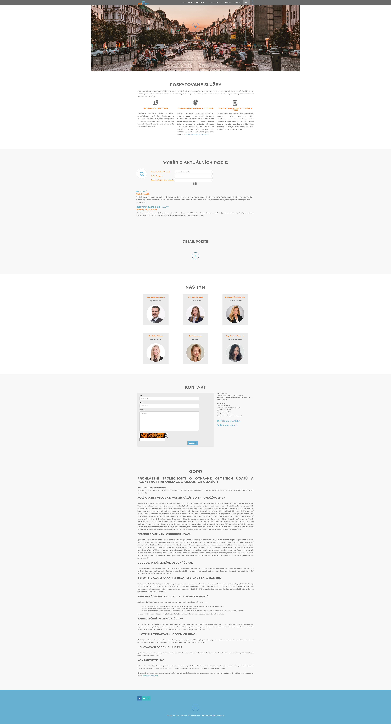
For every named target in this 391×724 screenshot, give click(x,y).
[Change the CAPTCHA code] (166, 434)
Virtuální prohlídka (229, 421)
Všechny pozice (215, 2)
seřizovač (141, 191)
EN (253, 2)
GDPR (247, 2)
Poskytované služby (196, 2)
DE (253, 4)
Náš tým (228, 2)
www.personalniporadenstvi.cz (197, 134)
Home (183, 2)
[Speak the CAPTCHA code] (166, 437)
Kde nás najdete (228, 425)
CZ (252, 0)
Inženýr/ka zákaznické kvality (152, 207)
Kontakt (238, 2)
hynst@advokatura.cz (150, 676)
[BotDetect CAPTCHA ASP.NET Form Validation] (152, 435)
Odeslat (192, 443)
